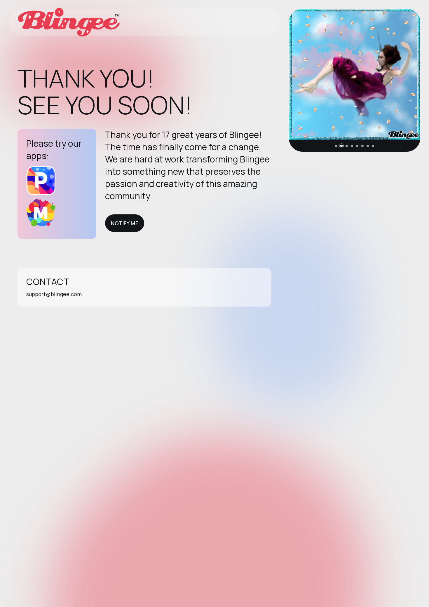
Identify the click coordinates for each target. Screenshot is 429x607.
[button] (336, 146)
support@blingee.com (54, 294)
